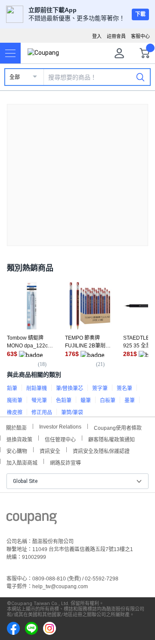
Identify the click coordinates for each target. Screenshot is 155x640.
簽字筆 (100, 388)
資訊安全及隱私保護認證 (101, 450)
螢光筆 (39, 400)
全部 (14, 77)
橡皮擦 (14, 413)
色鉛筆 (63, 400)
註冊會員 (116, 36)
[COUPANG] (31, 520)
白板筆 (107, 400)
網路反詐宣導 (65, 462)
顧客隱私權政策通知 (111, 439)
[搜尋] (140, 77)
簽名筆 (124, 388)
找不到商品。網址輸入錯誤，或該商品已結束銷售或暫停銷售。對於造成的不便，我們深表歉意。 (77, 168)
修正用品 (41, 413)
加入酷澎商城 (21, 462)
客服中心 (140, 36)
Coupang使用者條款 (118, 427)
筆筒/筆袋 (72, 413)
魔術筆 (14, 400)
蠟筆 (86, 400)
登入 (97, 36)
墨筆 (129, 400)
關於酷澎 (16, 427)
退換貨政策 (19, 439)
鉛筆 (12, 388)
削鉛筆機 (36, 388)
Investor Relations (60, 426)
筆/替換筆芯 (69, 388)
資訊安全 (50, 450)
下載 (140, 14)
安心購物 (16, 450)
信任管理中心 (60, 439)
